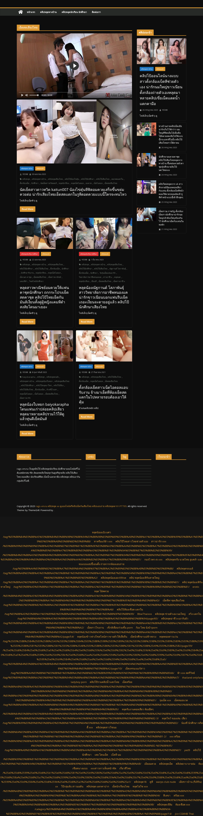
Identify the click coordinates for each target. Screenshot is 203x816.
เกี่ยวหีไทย (125, 768)
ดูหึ (151, 782)
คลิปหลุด (26, 179)
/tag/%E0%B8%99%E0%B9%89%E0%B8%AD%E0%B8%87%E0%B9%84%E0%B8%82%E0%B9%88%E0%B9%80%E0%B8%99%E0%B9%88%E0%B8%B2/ (90, 723)
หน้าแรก (31, 12)
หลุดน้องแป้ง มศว (101, 532)
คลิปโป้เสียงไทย (103, 179)
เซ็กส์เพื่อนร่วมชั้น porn (120, 627)
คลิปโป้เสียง (58, 385)
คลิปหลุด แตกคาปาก (97, 786)
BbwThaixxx (144, 614)
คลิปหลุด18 (140, 782)
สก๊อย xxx (179, 795)
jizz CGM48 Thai (184, 813)
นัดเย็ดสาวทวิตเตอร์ (48, 183)
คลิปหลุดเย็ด (166, 763)
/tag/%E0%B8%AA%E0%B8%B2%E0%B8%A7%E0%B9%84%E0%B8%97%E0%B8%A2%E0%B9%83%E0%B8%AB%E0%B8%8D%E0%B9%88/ (93, 568)
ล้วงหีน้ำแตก (52, 389)
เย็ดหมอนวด (181, 700)
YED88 (25, 174)
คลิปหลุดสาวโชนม (106, 727)
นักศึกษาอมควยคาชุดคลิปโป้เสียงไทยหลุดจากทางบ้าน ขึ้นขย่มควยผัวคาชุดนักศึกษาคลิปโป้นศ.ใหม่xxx (171, 163)
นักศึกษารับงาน (27, 272)
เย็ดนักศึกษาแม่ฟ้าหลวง (143, 636)
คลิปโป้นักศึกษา (87, 179)
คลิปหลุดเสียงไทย (55, 179)
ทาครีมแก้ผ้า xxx (103, 541)
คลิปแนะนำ (40, 168)
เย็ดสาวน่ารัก (25, 398)
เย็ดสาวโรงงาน (95, 627)
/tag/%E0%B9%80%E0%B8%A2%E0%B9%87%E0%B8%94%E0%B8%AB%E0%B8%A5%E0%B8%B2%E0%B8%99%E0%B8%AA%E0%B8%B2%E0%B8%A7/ (91, 677)
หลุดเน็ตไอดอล (77, 183)
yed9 (187, 750)
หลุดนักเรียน (64, 183)
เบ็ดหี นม (116, 754)
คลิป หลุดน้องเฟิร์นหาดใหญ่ (144, 577)
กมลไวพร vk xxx (153, 559)
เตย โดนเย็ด (101, 754)
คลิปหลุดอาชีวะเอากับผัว (174, 618)
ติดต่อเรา (96, 12)
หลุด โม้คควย (101, 591)
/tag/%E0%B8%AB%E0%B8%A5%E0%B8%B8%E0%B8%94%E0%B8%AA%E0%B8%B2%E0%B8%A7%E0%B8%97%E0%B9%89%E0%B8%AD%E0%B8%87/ (93, 750)
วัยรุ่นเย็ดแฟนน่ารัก (108, 273)
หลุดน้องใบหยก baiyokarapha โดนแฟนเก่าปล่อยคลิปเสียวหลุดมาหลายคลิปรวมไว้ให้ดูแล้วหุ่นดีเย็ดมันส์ (44, 411)
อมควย (89, 183)
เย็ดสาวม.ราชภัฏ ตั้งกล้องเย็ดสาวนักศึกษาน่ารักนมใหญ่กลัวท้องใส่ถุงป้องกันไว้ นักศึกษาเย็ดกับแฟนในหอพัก (171, 218)
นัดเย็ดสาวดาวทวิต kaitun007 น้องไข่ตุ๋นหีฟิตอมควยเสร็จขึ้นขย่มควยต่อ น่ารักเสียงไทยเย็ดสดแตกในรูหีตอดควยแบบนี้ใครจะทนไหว (73, 192)
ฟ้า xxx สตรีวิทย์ (186, 673)
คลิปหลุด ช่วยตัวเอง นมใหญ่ (170, 614)
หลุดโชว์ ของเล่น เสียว (175, 718)
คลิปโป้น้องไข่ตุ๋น (72, 179)
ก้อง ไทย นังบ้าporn (146, 627)
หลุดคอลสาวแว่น (168, 636)
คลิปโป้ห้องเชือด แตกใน (130, 609)
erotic (196, 586)
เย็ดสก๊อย (127, 682)
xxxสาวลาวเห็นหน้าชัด (103, 768)
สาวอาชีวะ (107, 277)
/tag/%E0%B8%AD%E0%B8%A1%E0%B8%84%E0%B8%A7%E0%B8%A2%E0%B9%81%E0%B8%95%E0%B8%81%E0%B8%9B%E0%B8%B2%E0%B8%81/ (91, 582)
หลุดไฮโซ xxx (140, 786)
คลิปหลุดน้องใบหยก (44, 381)
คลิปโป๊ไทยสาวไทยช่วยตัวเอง (131, 541)
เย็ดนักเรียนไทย (120, 786)
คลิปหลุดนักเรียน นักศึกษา (74, 12)
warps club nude (166, 782)
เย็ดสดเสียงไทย (110, 183)
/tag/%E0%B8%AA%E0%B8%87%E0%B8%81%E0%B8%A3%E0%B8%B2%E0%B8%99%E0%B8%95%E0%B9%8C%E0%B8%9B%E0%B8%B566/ (92, 673)
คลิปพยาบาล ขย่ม (185, 763)
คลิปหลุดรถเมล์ (185, 568)
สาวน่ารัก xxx (158, 541)
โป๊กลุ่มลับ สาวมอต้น (72, 786)
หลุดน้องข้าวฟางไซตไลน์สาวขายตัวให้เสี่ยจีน (102, 636)
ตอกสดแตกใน (117, 179)
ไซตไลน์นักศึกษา (36, 281)
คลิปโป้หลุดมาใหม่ (44, 385)
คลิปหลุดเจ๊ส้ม (164, 804)
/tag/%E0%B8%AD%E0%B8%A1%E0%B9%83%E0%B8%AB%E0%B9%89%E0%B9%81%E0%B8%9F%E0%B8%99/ (69, 614)
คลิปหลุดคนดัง (53, 377)
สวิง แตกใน (195, 614)
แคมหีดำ (23, 281)
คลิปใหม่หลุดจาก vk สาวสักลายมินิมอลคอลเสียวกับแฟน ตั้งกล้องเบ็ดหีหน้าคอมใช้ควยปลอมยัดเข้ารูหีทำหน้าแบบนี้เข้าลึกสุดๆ (171, 190)
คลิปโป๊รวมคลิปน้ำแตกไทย (104, 682)
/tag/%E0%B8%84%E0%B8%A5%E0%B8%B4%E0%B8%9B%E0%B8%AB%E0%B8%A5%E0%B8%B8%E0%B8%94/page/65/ (87, 618)
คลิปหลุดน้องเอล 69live (113, 577)
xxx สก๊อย (175, 736)
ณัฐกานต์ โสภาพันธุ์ (117, 268)
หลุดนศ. (117, 277)
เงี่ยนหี (94, 281)
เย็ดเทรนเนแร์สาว (135, 668)
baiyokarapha (28, 377)
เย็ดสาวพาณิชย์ (54, 277)
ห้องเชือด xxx (182, 804)
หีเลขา (166, 795)
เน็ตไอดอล (98, 183)
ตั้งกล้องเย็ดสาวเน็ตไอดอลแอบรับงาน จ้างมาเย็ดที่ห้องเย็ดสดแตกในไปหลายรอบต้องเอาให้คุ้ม (103, 394)
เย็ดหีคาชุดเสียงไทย (173, 600)
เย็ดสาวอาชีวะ (119, 281)
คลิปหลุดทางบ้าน (48, 12)
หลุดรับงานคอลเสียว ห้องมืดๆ (138, 709)
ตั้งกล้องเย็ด (24, 183)
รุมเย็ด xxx (165, 700)
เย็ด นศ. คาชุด (26, 277)
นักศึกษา (34, 183)
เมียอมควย (150, 763)
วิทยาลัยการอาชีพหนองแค (90, 277)
